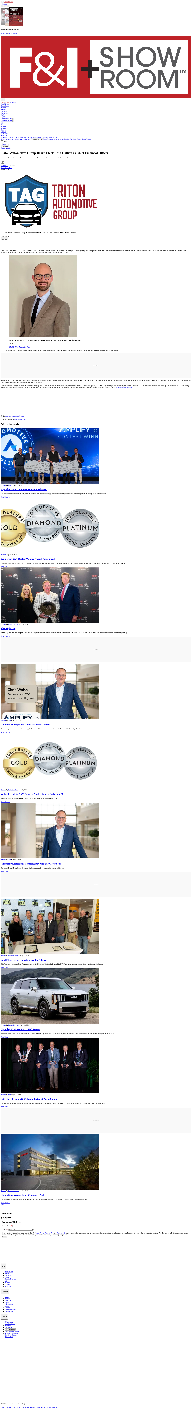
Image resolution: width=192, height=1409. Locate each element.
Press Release (86, 139)
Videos (29, 137)
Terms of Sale (22, 1407)
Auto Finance (5, 104)
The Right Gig (8, 628)
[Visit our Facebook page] (2, 1218)
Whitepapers (23, 137)
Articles (19, 2)
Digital (3, 115)
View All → (4, 1204)
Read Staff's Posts (6, 168)
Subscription (5, 139)
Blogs (17, 137)
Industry (3, 126)
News (15, 2)
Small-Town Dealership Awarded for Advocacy (25, 960)
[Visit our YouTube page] (10, 1218)
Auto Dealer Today (20, 419)
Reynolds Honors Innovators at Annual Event (24, 489)
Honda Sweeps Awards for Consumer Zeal (22, 1195)
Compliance (4, 111)
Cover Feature (8, 2)
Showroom (4, 133)
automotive (8, 416)
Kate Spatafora (13, 790)
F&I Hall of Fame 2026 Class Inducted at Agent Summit (29, 1099)
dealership (15, 416)
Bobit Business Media (50, 139)
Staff (9, 485)
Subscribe (4, 33)
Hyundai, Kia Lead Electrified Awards (20, 1029)
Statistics (34, 137)
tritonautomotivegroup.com (124, 387)
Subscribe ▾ (5, 6)
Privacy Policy (5, 1407)
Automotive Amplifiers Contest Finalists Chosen (25, 724)
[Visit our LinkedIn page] (8, 1218)
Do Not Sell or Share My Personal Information (42, 1407)
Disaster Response (6, 118)
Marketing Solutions (63, 139)
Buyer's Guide (53, 137)
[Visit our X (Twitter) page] (4, 1218)
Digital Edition (12, 33)
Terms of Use (14, 1407)
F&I (2, 123)
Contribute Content (76, 139)
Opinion (3, 130)
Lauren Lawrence (14, 955)
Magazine (12, 137)
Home (3, 148)
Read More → (5, 497)
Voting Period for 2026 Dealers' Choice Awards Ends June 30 (32, 794)
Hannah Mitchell (13, 624)
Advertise (22, 139)
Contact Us (28, 139)
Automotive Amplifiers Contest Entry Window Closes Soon (31, 863)
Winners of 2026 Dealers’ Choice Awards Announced (28, 559)
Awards (3, 108)
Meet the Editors (14, 139)
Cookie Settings (37, 139)
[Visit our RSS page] (6, 1218)
